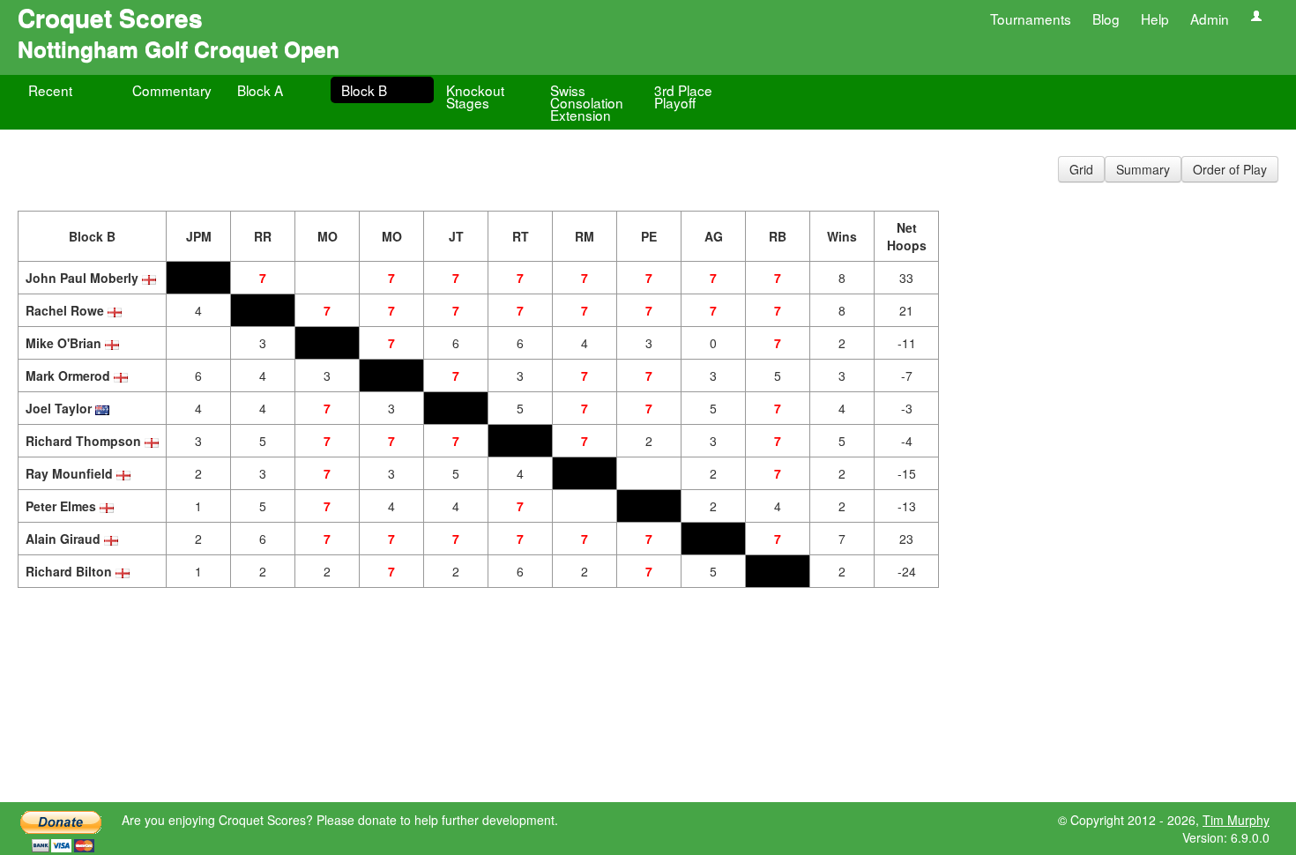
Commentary (172, 90)
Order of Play (1230, 169)
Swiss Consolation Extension (586, 102)
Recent (50, 90)
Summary (1143, 169)
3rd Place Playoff (683, 96)
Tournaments (1030, 18)
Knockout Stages (475, 96)
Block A (260, 90)
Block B (364, 90)
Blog (1106, 18)
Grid (1081, 169)
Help (1155, 18)
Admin (1209, 18)
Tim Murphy (1236, 820)
